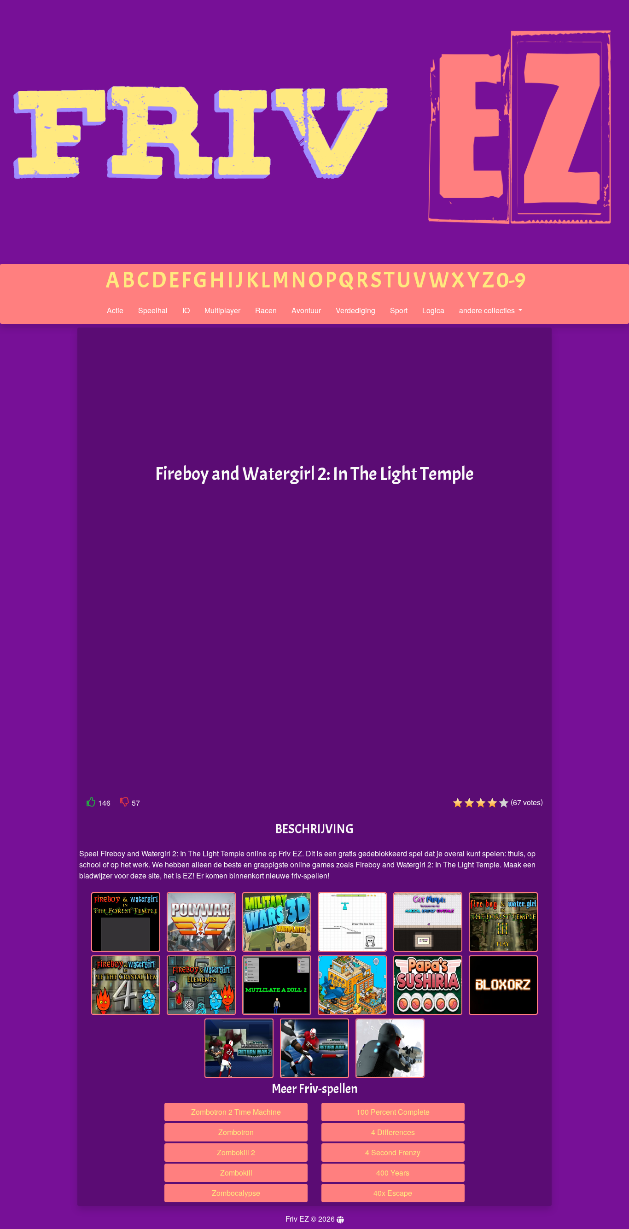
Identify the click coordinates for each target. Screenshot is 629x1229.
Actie (115, 310)
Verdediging (355, 310)
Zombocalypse (236, 1193)
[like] (91, 803)
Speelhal (153, 310)
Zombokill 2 (236, 1152)
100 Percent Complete (393, 1111)
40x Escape (392, 1193)
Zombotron (236, 1132)
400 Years (392, 1172)
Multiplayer (222, 310)
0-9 (511, 280)
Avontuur (306, 310)
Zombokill (236, 1172)
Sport (399, 310)
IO (186, 310)
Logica (433, 310)
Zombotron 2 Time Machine (236, 1111)
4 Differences (393, 1132)
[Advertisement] (38, 470)
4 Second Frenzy (392, 1152)
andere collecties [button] (488, 310)
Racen (266, 310)
